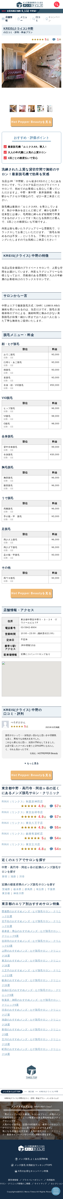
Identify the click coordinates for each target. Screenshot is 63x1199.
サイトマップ (40, 1183)
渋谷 (22, 876)
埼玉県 (40, 889)
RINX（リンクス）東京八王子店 (22, 822)
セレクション (57, 1183)
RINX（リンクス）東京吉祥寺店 (22, 812)
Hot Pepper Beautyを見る (31, 121)
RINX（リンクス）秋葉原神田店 (22, 801)
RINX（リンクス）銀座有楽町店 (22, 833)
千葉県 (51, 889)
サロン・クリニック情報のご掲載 (15, 1183)
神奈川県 (18, 893)
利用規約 (51, 1180)
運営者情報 (13, 1180)
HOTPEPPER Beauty (48, 753)
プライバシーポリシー (32, 1180)
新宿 (4, 876)
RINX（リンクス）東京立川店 (21, 844)
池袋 (13, 876)
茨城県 (6, 889)
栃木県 (17, 889)
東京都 (6, 893)
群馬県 (29, 889)
